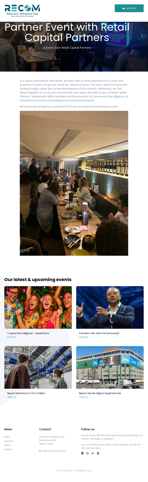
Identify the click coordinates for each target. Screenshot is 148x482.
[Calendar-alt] (98, 453)
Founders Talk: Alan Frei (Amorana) (99, 333)
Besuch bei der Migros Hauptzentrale (100, 393)
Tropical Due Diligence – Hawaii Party (28, 333)
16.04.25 (83, 337)
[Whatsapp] (93, 453)
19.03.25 (83, 397)
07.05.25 (11, 337)
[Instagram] (87, 453)
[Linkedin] (82, 453)
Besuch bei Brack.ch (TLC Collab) (26, 393)
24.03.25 (11, 397)
